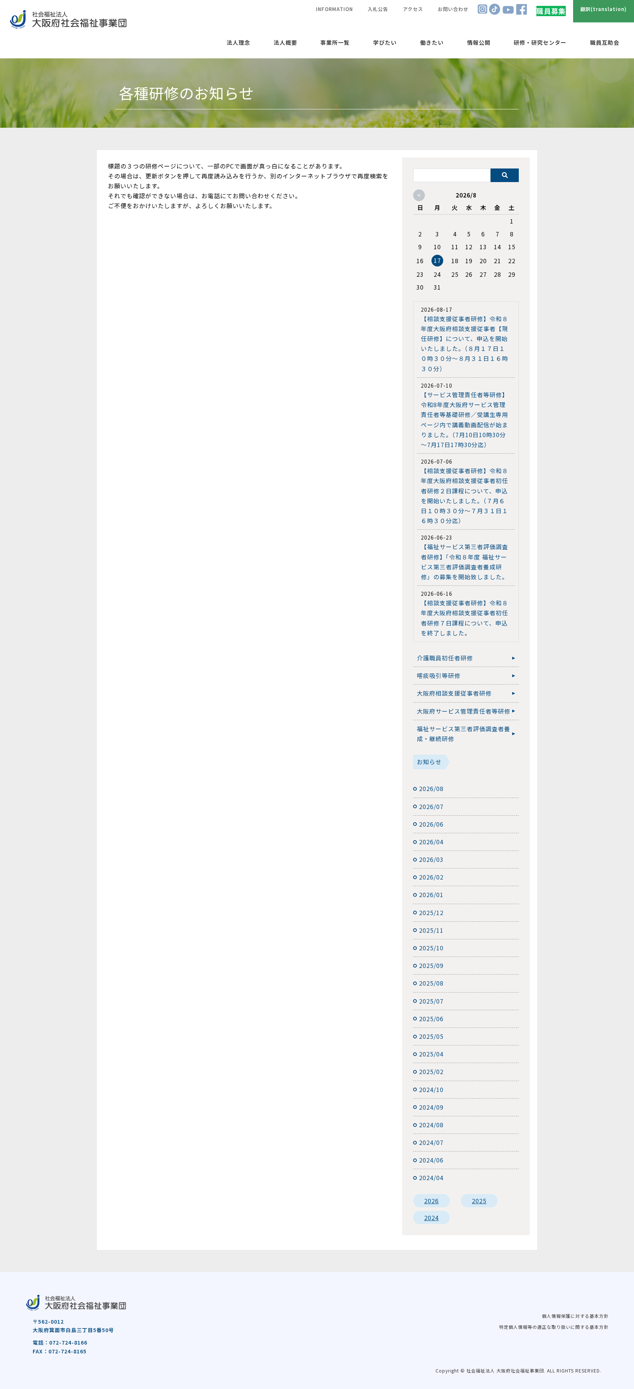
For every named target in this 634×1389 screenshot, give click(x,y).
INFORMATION (334, 9)
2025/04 (431, 1053)
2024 (431, 1217)
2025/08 (431, 983)
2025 (479, 1200)
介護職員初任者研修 (445, 657)
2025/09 (431, 965)
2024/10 (431, 1089)
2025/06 (431, 1018)
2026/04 (431, 841)
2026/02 (431, 877)
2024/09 (431, 1107)
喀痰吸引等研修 (438, 675)
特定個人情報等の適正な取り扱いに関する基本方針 (554, 1327)
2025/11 (431, 930)
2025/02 (431, 1071)
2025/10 (431, 947)
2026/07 (431, 806)
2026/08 (431, 788)
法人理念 (238, 42)
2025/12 (431, 912)
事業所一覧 (335, 42)
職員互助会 (604, 42)
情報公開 (479, 42)
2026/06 (431, 824)
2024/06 (431, 1160)
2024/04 (431, 1177)
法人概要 (285, 42)
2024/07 (431, 1142)
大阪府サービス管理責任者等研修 (463, 711)
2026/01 (431, 894)
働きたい (432, 42)
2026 (431, 1200)
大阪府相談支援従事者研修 (454, 693)
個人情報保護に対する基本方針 (575, 1316)
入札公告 (378, 9)
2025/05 (431, 1036)
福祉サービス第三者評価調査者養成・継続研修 (463, 733)
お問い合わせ (453, 9)
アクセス (413, 9)
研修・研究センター (540, 42)
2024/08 (431, 1124)
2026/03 (431, 859)
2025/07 (431, 1001)
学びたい (385, 42)
